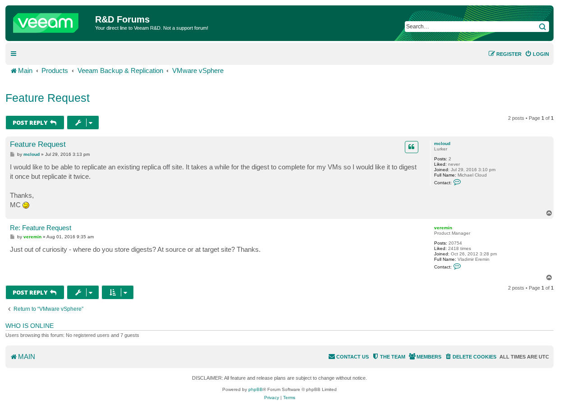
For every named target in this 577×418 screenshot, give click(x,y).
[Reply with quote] (411, 147)
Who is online (29, 325)
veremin (443, 227)
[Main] (51, 21)
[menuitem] (537, 54)
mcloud (442, 143)
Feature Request (47, 97)
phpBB (255, 389)
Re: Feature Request (40, 228)
